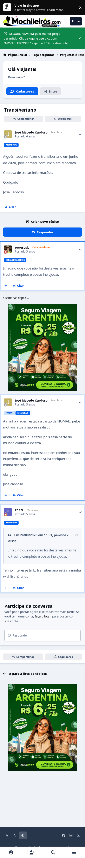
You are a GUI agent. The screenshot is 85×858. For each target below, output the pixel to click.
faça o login (43, 616)
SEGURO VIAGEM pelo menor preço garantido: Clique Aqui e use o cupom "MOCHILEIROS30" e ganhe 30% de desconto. (36, 38)
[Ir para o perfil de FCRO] (8, 512)
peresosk (22, 247)
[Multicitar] (6, 285)
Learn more (8, 7)
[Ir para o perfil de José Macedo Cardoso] (8, 134)
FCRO (19, 510)
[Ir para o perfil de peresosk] (8, 249)
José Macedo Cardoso (31, 132)
